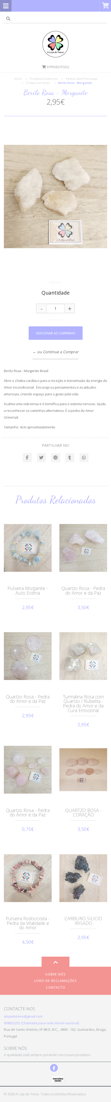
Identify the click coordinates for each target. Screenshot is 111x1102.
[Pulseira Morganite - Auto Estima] (28, 548)
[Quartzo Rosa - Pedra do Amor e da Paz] (83, 548)
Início (18, 79)
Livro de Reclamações (55, 980)
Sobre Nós (55, 974)
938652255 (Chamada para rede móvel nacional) (41, 1023)
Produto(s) (58, 67)
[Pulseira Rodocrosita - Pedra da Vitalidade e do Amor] (28, 878)
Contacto (55, 987)
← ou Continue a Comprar (55, 351)
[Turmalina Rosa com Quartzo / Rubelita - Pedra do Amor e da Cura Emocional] (83, 656)
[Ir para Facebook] (54, 1068)
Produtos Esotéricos (44, 79)
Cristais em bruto (38, 83)
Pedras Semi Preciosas (81, 79)
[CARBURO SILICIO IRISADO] (83, 878)
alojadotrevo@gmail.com (23, 1016)
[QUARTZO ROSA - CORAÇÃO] (83, 769)
